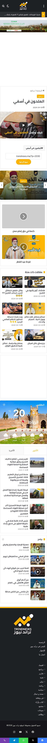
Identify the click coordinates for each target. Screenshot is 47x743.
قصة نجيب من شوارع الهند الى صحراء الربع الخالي (16, 569)
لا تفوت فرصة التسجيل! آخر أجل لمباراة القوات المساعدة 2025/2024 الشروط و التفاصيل (15, 509)
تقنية (41, 678)
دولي (41, 682)
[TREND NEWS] (23, 6)
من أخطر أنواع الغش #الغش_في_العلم (18, 581)
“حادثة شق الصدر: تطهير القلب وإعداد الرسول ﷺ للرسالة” (14, 188)
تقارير (41, 673)
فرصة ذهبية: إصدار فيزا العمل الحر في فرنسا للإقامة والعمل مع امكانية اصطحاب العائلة (15, 494)
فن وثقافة (39, 698)
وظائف (40, 714)
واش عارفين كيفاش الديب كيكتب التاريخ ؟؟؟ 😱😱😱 (12, 293)
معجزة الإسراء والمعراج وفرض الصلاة (16, 546)
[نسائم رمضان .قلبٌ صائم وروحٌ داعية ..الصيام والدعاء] (35, 308)
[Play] (23, 125)
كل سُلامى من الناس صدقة (17, 591)
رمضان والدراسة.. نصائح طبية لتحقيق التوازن (12, 345)
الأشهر (35, 450)
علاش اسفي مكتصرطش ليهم (16, 556)
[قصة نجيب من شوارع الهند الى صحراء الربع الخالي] (38, 572)
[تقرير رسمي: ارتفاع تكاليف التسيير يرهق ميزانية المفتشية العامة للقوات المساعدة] (37, 463)
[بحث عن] (3, 7)
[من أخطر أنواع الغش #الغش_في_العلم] (38, 583)
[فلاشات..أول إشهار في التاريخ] (35, 282)
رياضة (41, 686)
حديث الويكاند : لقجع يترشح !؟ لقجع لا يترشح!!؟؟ (21, 14)
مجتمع (41, 706)
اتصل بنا (42, 655)
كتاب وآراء (39, 702)
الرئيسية (39, 90)
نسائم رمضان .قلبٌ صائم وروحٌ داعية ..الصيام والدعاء (35, 319)
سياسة (40, 690)
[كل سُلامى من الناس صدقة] (38, 595)
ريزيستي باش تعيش (36, 343)
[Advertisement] (23, 60)
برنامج (32, 90)
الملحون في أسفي (34, 148)
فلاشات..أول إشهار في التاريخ (35, 292)
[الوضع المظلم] (8, 7)
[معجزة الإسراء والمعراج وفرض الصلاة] (38, 548)
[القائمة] (43, 7)
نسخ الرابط (23, 162)
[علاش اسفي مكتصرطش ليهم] (38, 560)
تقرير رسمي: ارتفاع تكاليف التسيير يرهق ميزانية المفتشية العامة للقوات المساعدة (16, 463)
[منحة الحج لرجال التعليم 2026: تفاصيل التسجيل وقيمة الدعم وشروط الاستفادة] (37, 478)
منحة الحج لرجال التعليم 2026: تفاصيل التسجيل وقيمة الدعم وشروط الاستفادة (18, 478)
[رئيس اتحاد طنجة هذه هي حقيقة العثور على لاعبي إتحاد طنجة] (37, 524)
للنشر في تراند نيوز (37, 646)
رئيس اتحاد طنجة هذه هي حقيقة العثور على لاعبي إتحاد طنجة (15, 523)
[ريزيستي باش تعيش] (35, 335)
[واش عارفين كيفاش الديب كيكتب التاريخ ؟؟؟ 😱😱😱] (12, 282)
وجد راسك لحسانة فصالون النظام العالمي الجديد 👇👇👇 (12, 319)
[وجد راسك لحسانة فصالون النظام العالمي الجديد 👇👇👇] (12, 308)
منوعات (40, 710)
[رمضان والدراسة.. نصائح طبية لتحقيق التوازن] (12, 335)
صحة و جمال (38, 694)
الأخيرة (12, 450)
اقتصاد (41, 665)
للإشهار (42, 650)
